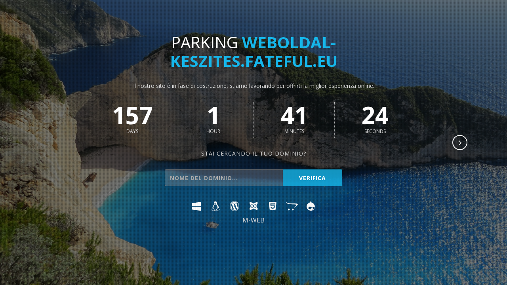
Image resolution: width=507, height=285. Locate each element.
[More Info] (460, 143)
